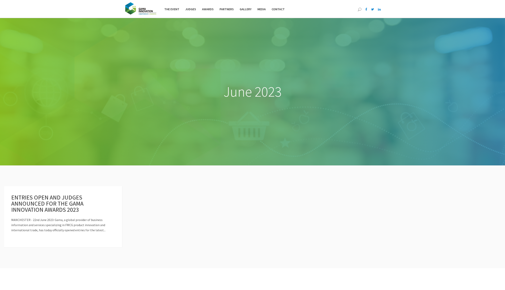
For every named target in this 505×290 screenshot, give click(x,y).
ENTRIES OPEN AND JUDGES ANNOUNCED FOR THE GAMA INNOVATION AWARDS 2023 (47, 203)
